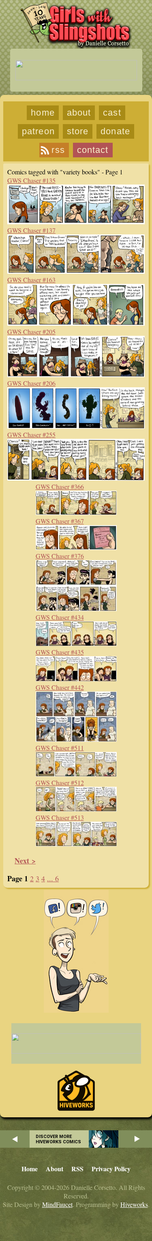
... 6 (53, 878)
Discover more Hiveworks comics (58, 1139)
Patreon (38, 131)
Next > (25, 860)
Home (42, 112)
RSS (57, 150)
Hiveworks (134, 1204)
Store (78, 131)
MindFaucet (57, 1204)
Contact (93, 150)
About (79, 112)
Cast (112, 112)
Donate (115, 131)
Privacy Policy (111, 1168)
